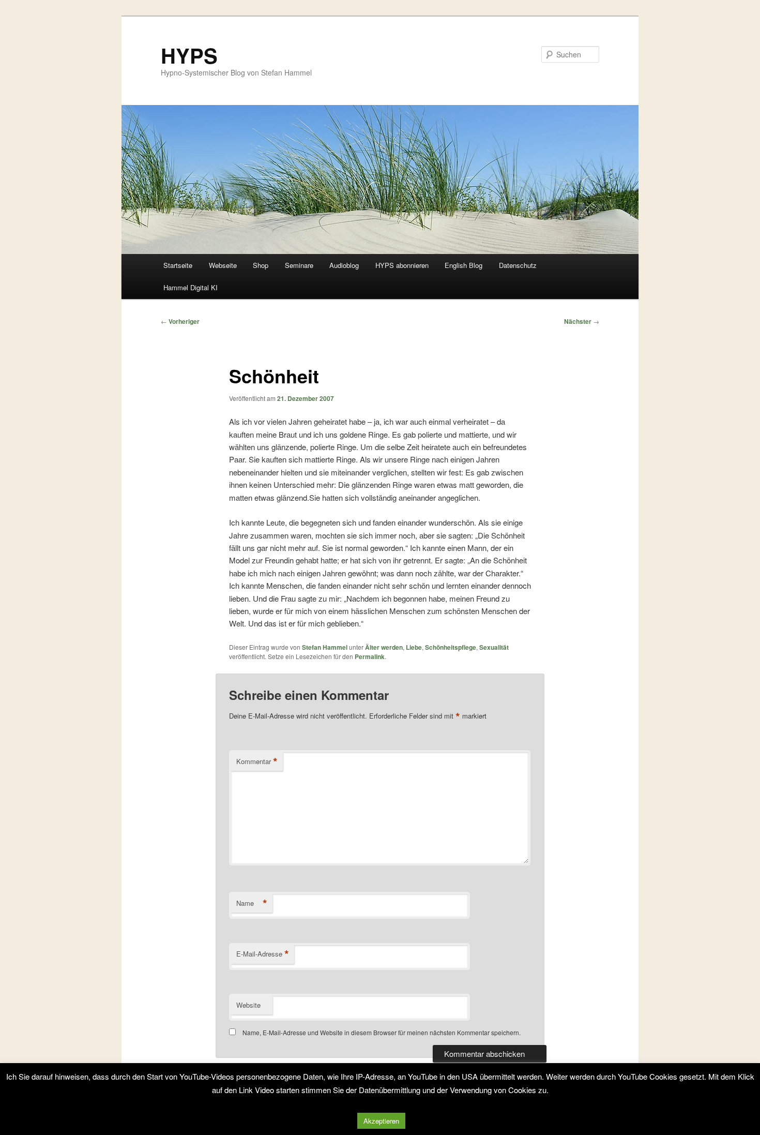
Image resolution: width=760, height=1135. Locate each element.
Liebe (414, 647)
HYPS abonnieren (402, 265)
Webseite (223, 265)
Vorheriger (180, 321)
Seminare (299, 265)
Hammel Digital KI (190, 287)
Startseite (177, 265)
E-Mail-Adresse (262, 954)
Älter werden (384, 647)
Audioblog (344, 265)
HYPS (189, 55)
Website (248, 1005)
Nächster (581, 321)
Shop (260, 265)
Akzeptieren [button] (381, 1121)
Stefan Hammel (324, 647)
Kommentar (257, 761)
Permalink (370, 656)
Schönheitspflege (450, 647)
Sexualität (494, 647)
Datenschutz (518, 265)
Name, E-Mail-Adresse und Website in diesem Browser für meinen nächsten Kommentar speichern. (381, 1032)
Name (251, 903)
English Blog (463, 265)
